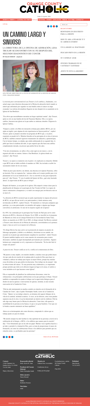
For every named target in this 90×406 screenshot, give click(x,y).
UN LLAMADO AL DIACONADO (72, 47)
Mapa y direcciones (8, 371)
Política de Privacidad (43, 371)
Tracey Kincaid (24, 377)
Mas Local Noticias (50, 337)
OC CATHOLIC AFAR (68, 58)
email (21, 388)
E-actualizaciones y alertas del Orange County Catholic (62, 363)
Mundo (49, 20)
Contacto (79, 20)
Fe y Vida (71, 20)
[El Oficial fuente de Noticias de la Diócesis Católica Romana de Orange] (44, 6)
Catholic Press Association (45, 363)
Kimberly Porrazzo (25, 383)
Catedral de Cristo (24, 20)
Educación (57, 20)
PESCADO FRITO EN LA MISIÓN (73, 52)
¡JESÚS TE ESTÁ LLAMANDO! (72, 71)
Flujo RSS (58, 369)
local (34, 20)
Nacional (41, 20)
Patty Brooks (75, 363)
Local (5, 24)
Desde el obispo (8, 20)
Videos (64, 20)
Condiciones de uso (43, 367)
